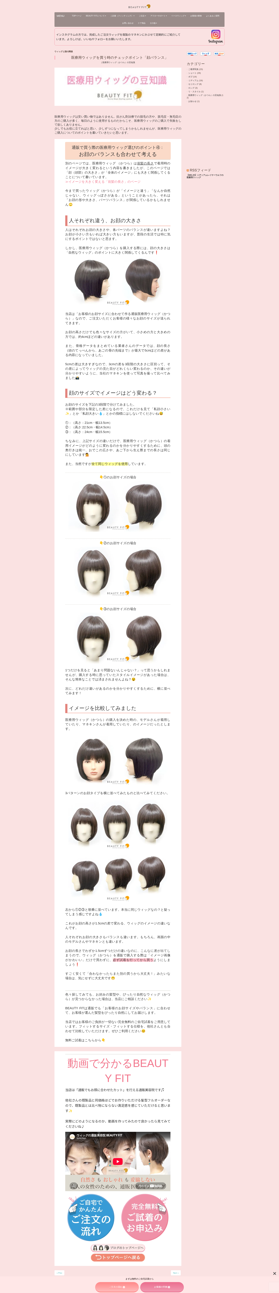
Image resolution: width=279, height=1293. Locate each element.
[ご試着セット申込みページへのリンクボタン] (144, 1240)
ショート (192, 73)
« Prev (59, 1273)
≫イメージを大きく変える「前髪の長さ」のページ (103, 181)
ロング (191, 88)
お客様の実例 (160, 1287)
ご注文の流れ (115, 1287)
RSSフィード (200, 170)
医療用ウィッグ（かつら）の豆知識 (118, 62)
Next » (176, 1273)
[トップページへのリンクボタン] (118, 1261)
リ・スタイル (194, 92)
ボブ (190, 77)
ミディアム (193, 80)
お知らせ (192, 101)
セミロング (193, 84)
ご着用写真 (193, 69)
